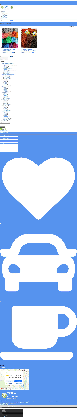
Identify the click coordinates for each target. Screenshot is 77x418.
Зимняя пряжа (4, 99)
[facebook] (2, 1)
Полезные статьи (4, 15)
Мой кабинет (4, 14)
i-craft (12, 406)
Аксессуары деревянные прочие (7, 63)
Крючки (5, 67)
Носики (5, 69)
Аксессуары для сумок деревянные (8, 74)
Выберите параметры (8, 52)
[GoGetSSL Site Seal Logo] (3, 129)
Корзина (3, 16)
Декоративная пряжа (6, 86)
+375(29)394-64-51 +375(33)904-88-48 (7, 3)
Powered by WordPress (4, 406)
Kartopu (5, 81)
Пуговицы (6, 70)
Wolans (5, 83)
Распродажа (4, 120)
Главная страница (3, 25)
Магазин (3, 12)
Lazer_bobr (6, 64)
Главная (3, 11)
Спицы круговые (7, 71)
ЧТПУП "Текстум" (7, 78)
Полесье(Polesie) (7, 77)
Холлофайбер (6, 73)
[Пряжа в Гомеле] (9, 9)
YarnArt (5, 84)
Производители (5, 111)
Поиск (11, 56)
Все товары (4, 411)
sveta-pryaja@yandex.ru (5, 4)
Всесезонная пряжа (5, 79)
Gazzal (5, 80)
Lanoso (5, 82)
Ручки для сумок (7, 75)
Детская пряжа (4, 92)
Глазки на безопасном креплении (10, 65)
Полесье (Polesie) (7, 118)
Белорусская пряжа (5, 76)
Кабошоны (6, 66)
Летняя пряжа (4, 105)
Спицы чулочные (7, 72)
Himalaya (5, 95)
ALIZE (5, 87)
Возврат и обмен (4, 17)
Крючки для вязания (7, 68)
